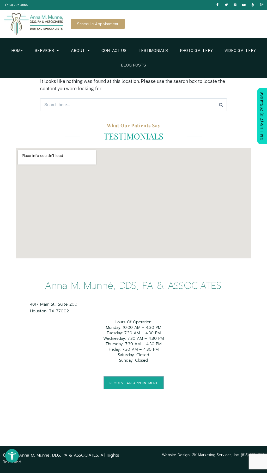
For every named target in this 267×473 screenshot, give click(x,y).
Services (44, 50)
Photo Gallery (196, 50)
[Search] (221, 104)
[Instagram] (262, 5)
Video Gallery (240, 50)
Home (17, 50)
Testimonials (153, 50)
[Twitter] (226, 5)
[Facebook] (217, 5)
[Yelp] (253, 5)
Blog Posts (133, 65)
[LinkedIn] (235, 5)
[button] (12, 456)
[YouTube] (244, 5)
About (78, 50)
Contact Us (113, 50)
